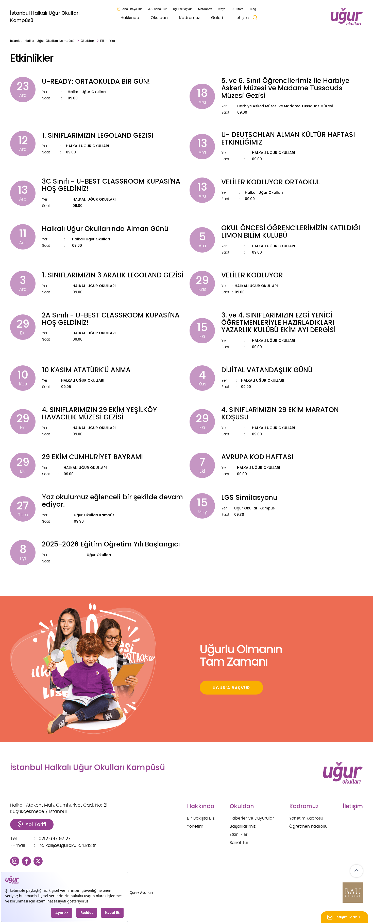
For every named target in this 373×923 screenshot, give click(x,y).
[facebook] (26, 860)
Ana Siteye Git (132, 9)
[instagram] (14, 860)
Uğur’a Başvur (182, 9)
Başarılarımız (243, 826)
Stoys (221, 9)
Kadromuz (189, 17)
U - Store (238, 9)
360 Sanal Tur (157, 9)
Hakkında (130, 17)
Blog (253, 9)
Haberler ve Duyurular (252, 818)
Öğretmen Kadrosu (308, 826)
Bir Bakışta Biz (200, 818)
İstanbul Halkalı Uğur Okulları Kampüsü (45, 17)
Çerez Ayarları (141, 893)
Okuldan (159, 17)
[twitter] (38, 860)
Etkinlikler (107, 41)
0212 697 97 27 (55, 838)
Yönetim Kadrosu (306, 818)
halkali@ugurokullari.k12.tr (67, 845)
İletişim (241, 17)
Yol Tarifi (35, 824)
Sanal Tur (239, 842)
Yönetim (195, 826)
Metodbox (205, 9)
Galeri (217, 17)
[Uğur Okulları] (347, 17)
